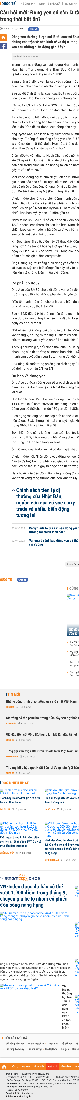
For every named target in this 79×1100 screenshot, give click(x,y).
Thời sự (10, 707)
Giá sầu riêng (35, 1049)
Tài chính (5, 809)
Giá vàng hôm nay (15, 1043)
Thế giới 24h (27, 4)
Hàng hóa (11, 723)
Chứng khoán (7, 852)
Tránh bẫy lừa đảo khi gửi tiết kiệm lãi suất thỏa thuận (20, 800)
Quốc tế (8, 3)
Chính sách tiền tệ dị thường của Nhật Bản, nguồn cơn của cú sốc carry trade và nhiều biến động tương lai (45, 502)
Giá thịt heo (51, 1049)
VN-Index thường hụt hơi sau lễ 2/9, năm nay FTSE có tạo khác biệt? (67, 1006)
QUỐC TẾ (52, 1066)
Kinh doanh (12, 756)
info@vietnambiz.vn (23, 1093)
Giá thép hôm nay (15, 1049)
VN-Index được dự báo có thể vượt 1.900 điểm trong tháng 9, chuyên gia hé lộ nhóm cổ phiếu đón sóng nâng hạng (33, 896)
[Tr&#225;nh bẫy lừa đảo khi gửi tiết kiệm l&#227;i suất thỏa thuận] (21, 792)
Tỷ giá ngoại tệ (36, 1043)
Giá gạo (65, 1049)
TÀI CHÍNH (66, 1066)
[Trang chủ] (3, 37)
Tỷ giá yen (67, 1043)
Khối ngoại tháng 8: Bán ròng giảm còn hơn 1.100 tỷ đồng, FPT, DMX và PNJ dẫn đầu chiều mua (21, 841)
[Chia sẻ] (3, 46)
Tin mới (13, 694)
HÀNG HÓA (39, 1066)
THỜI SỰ (14, 1066)
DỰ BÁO (26, 1066)
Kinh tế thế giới (49, 4)
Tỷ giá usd (52, 1043)
